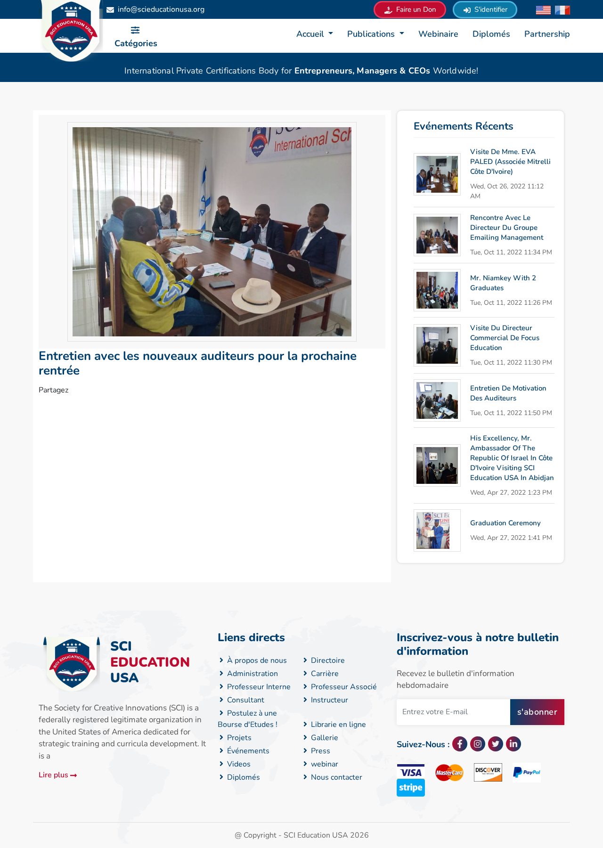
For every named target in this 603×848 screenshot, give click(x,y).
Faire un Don (415, 9)
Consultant (244, 700)
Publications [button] (372, 34)
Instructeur (328, 700)
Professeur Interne (258, 687)
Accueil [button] (311, 34)
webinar (323, 764)
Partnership (547, 34)
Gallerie (323, 738)
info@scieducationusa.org (161, 9)
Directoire (327, 660)
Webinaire (438, 34)
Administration (251, 674)
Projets (238, 738)
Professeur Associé (343, 687)
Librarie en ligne (337, 724)
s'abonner (537, 712)
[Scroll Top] (552, 803)
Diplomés (491, 34)
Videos (238, 764)
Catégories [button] (135, 43)
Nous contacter (335, 777)
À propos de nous (256, 660)
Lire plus (54, 775)
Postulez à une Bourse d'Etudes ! (247, 719)
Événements (247, 751)
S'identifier (490, 9)
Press (319, 751)
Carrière (324, 674)
